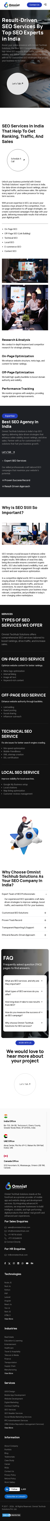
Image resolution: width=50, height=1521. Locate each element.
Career (7, 1464)
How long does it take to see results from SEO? (22, 1003)
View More (8, 1319)
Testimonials (9, 1457)
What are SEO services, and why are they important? (22, 982)
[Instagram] (14, 1263)
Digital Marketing (11, 1402)
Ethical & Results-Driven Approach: (18, 934)
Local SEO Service (20, 772)
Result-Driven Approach (17, 486)
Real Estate (9, 1337)
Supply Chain (10, 1366)
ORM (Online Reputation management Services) (24, 1424)
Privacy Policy (10, 1475)
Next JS (7, 1311)
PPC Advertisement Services (16, 1420)
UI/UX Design (9, 1391)
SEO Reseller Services (13, 1413)
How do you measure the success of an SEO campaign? (22, 1014)
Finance (7, 1359)
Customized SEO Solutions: (15, 912)
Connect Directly (13, 1242)
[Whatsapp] (22, 1263)
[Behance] (32, 1263)
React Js (8, 1304)
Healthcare (8, 1348)
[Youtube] (27, 1263)
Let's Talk (16, 83)
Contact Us (9, 1471)
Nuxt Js (7, 1286)
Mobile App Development (15, 1395)
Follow (14, 1489)
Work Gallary (9, 1482)
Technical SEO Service (17, 734)
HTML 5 (7, 1315)
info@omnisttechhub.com (18, 1231)
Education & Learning (13, 1341)
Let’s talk (23, 1084)
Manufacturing (10, 1370)
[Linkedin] (18, 1263)
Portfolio (8, 1449)
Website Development (13, 1399)
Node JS (8, 1282)
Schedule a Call (16, 160)
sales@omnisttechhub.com (18, 1227)
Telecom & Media (11, 1355)
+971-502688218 (14, 1238)
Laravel (7, 1297)
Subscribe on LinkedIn (16, 1496)
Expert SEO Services (15, 460)
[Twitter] (9, 1263)
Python (7, 1290)
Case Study (9, 1460)
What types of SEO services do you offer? (22, 993)
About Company (11, 1446)
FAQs (6, 1468)
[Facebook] (5, 1263)
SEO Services (10, 1409)
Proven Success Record (17, 480)
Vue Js (7, 1308)
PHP (6, 1293)
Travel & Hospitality (12, 1351)
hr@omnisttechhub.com (17, 1255)
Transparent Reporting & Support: (18, 927)
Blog (6, 1453)
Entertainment (10, 1344)
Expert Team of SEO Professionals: (19, 894)
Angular (7, 1301)
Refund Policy (10, 1478)
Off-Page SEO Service (24, 695)
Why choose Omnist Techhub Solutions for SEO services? (19, 1024)
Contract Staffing (11, 1406)
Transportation (10, 1362)
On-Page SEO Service (23, 659)
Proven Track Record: (12, 920)
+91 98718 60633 (14, 1234)
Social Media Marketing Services (17, 1417)
